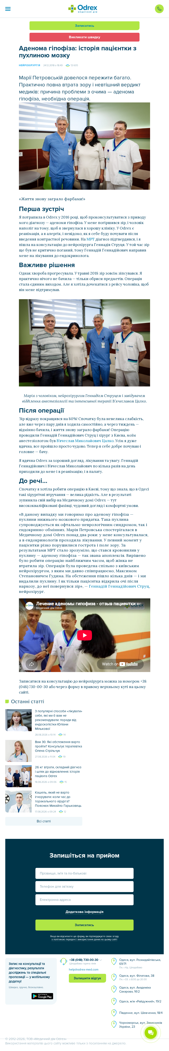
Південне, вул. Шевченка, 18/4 (141, 1013)
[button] (8, 8)
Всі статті (44, 821)
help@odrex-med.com (83, 969)
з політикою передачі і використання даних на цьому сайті (84, 939)
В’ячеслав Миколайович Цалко (85, 440)
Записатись (84, 26)
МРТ (90, 239)
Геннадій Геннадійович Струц (119, 586)
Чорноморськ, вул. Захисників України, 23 (140, 1025)
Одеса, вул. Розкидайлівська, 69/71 (140, 963)
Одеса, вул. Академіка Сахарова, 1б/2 (135, 989)
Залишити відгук (87, 978)
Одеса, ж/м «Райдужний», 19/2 (140, 1001)
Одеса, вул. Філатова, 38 (136, 977)
